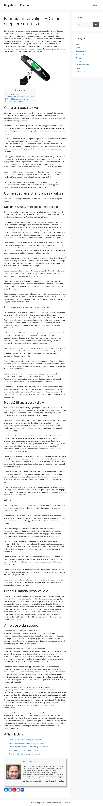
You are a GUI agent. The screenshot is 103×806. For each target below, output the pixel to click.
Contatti (94, 5)
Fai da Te (80, 55)
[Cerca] (96, 24)
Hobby (79, 61)
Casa (78, 48)
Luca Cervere (30, 761)
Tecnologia (80, 72)
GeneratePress (66, 803)
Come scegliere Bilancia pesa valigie (20, 97)
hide (22, 90)
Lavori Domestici (83, 65)
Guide (78, 58)
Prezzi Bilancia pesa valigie (16, 99)
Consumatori (81, 51)
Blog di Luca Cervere (17, 5)
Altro (78, 44)
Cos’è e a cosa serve (13, 94)
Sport (78, 68)
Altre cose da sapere (14, 101)
